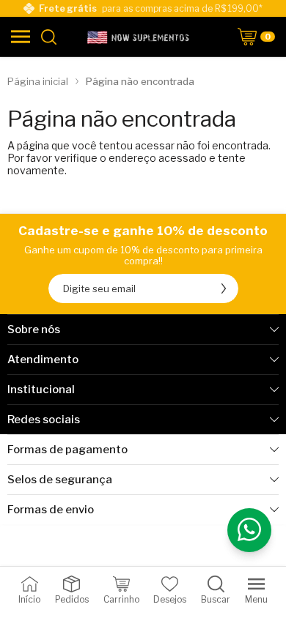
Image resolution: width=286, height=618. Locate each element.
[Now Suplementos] (139, 37)
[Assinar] (223, 288)
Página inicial (37, 81)
